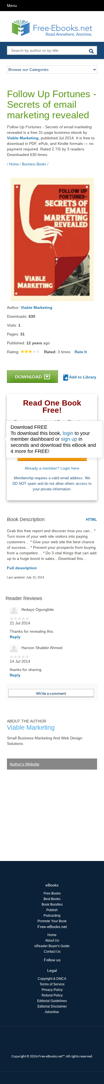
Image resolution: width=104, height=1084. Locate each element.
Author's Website (24, 764)
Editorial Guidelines (52, 1001)
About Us (52, 940)
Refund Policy (52, 995)
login (68, 433)
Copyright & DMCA (52, 979)
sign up (69, 439)
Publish (52, 910)
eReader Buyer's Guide (52, 946)
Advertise (52, 1012)
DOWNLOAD (29, 376)
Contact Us (52, 952)
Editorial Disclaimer (52, 1006)
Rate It (81, 352)
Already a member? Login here (52, 468)
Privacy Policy (52, 990)
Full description (22, 568)
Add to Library (82, 377)
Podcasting (52, 916)
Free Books (52, 893)
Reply (15, 637)
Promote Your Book (52, 921)
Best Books (52, 899)
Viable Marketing (23, 138)
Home (52, 935)
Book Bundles (52, 904)
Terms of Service (52, 984)
